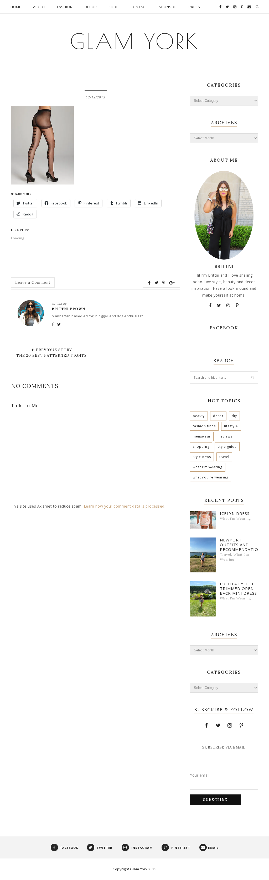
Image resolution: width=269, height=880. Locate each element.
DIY (234, 416)
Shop (113, 6)
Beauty (199, 416)
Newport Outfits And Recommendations (239, 545)
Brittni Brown (68, 309)
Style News (202, 457)
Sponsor (168, 6)
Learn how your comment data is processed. (124, 506)
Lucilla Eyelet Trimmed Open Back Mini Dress (238, 588)
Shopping (201, 446)
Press (194, 6)
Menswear (202, 436)
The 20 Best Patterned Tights (51, 355)
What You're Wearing (210, 477)
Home (16, 6)
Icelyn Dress (235, 513)
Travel (224, 457)
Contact (139, 6)
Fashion (65, 6)
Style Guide (227, 446)
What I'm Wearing (208, 467)
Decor (91, 6)
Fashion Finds (204, 426)
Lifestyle (231, 426)
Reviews (225, 436)
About (39, 6)
